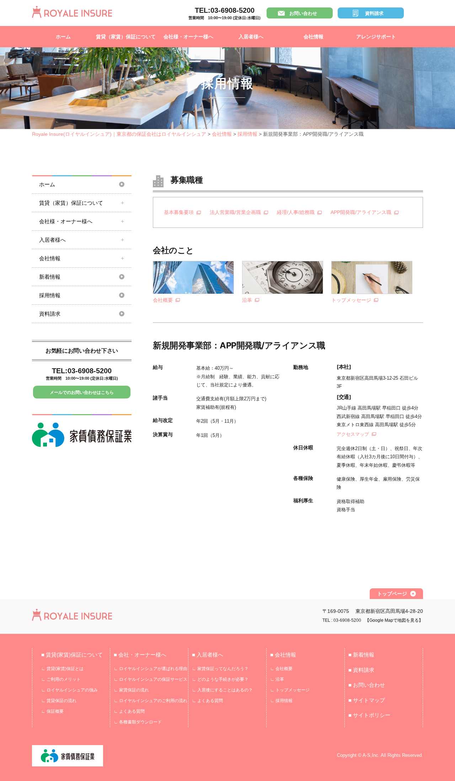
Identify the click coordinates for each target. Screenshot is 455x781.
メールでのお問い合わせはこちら (82, 392)
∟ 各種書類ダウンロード (138, 722)
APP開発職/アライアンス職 (361, 212)
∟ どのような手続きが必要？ (220, 679)
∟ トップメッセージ (290, 690)
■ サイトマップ (366, 700)
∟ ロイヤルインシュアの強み (69, 690)
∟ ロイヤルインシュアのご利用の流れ (150, 700)
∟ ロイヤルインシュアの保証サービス (150, 679)
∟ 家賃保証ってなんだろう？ (220, 668)
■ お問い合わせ (366, 685)
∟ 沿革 (277, 679)
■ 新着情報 (361, 655)
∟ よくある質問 (129, 711)
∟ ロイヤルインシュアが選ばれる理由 (150, 668)
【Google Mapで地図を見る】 (394, 620)
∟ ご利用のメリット (61, 679)
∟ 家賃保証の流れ (131, 690)
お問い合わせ (303, 13)
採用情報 (49, 295)
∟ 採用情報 (281, 700)
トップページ (392, 594)
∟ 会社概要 (281, 668)
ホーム (63, 36)
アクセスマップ (353, 434)
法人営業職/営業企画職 (235, 212)
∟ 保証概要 (52, 711)
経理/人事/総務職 (296, 212)
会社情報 (313, 36)
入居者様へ (251, 36)
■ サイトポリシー (369, 715)
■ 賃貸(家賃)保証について (72, 655)
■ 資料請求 (361, 670)
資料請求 (374, 13)
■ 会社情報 (283, 655)
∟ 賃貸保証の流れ (58, 700)
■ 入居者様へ (207, 655)
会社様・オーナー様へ (188, 36)
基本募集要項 (179, 212)
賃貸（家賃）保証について (126, 36)
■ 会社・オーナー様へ (140, 655)
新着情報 (49, 277)
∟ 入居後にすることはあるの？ (222, 690)
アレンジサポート (376, 36)
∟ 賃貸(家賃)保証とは (62, 668)
